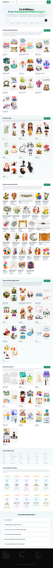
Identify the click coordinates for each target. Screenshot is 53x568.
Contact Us (38, 558)
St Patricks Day (44, 217)
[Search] (41, 2)
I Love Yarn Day (29, 259)
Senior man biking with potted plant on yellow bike (22, 257)
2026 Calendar (5, 386)
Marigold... (41, 244)
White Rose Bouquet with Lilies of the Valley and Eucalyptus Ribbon (7, 216)
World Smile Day (38, 54)
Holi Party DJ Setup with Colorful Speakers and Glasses (30, 271)
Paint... (4, 231)
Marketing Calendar (6, 558)
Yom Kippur (5, 54)
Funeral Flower (32, 244)
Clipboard (31, 23)
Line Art (20, 157)
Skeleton (4, 463)
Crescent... (31, 245)
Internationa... (5, 258)
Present (37, 460)
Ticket (28, 463)
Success (20, 463)
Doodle (4, 176)
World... (14, 217)
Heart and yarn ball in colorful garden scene (46, 257)
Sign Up (20, 555)
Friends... (20, 273)
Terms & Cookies (39, 556)
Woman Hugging (38, 204)
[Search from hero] (46, 20)
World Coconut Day (22, 92)
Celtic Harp (45, 204)
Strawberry (13, 463)
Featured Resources (6, 556)
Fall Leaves (13, 23)
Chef (3, 456)
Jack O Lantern (25, 23)
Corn (41, 23)
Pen (11, 460)
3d (3, 138)
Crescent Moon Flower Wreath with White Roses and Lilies (33, 243)
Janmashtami (5, 92)
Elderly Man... (21, 259)
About (37, 553)
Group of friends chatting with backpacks (21, 271)
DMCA (37, 555)
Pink (28, 460)
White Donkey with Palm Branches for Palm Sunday (26, 216)
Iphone (4, 458)
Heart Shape (45, 259)
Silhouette (21, 176)
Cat (3, 360)
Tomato (37, 463)
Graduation (21, 405)
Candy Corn (19, 23)
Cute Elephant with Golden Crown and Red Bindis (31, 229)
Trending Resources (6, 553)
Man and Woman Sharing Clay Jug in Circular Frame (35, 216)
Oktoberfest (21, 73)
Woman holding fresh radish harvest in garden (6, 202)
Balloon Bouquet (13, 204)
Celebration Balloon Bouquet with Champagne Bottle (13, 202)
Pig (19, 460)
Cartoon (20, 138)
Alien (3, 453)
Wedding (36, 386)
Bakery (12, 453)
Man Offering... (36, 259)
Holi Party (28, 272)
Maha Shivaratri (15, 244)
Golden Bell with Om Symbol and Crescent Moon (16, 243)
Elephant (30, 231)
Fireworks (37, 456)
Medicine (28, 458)
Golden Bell (14, 245)
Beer (28, 453)
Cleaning (20, 456)
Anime (36, 138)
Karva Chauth (35, 217)
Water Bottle (46, 463)
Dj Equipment (29, 273)
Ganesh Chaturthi (38, 92)
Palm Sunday (25, 217)
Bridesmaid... (5, 217)
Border (37, 453)
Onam (4, 460)
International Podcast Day (40, 73)
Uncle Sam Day (5, 111)
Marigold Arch (21, 231)
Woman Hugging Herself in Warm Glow (38, 202)
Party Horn (11, 273)
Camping (45, 453)
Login (20, 553)
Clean (6, 2)
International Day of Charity (24, 54)
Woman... (4, 204)
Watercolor (37, 157)
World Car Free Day (6, 73)
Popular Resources (6, 555)
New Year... (5, 244)
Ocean (37, 458)
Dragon (28, 456)
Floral (45, 456)
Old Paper (45, 458)
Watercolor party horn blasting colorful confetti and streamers (13, 271)
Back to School (17, 2)
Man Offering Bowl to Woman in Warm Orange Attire (37, 257)
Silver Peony (13, 231)
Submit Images (21, 556)
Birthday (20, 386)
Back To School (38, 405)
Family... (4, 259)
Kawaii (4, 157)
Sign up (48, 2)
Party (4, 405)
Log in (45, 2)
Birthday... (11, 272)
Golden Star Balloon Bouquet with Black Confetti (6, 243)
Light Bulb (21, 458)
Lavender (12, 458)
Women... (23, 245)
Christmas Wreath (14, 456)
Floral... (45, 244)
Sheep (45, 460)
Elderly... (14, 259)
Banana (20, 453)
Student (36, 23)
